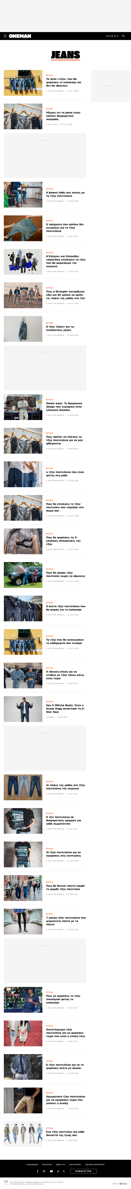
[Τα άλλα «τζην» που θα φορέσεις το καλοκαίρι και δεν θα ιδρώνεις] (23, 83)
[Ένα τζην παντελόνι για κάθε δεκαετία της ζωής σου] (23, 1134)
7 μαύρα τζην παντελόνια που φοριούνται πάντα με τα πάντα (66, 921)
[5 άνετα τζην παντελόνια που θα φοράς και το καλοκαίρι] (23, 608)
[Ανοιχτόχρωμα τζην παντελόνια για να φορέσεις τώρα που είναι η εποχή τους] (23, 1033)
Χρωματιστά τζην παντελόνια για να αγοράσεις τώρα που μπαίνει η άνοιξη (65, 1100)
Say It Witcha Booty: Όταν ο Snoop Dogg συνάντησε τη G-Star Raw (65, 708)
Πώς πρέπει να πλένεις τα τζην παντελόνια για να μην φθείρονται (64, 440)
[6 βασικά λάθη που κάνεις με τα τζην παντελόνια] (23, 195)
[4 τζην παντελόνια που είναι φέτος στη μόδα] (23, 474)
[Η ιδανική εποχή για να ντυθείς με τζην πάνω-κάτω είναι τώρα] (23, 675)
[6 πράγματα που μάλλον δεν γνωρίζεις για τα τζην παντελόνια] (23, 228)
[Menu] (5, 36)
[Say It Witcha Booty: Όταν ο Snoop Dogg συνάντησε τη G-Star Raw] (23, 709)
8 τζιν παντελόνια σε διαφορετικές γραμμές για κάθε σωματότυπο (63, 820)
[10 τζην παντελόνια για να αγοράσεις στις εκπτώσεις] (23, 854)
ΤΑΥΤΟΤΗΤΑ (47, 1165)
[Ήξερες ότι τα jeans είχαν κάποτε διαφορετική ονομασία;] (23, 116)
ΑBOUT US (60, 1165)
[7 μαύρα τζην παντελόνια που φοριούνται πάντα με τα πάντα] (23, 922)
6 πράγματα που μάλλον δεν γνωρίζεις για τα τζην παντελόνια (65, 227)
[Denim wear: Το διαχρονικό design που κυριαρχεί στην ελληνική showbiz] (23, 407)
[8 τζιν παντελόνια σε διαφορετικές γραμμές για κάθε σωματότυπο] (23, 821)
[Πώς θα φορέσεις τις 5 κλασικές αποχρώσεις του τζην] (23, 541)
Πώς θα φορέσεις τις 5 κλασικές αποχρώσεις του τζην (63, 541)
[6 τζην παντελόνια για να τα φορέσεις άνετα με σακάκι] (23, 1067)
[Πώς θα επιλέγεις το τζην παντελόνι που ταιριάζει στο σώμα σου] (23, 508)
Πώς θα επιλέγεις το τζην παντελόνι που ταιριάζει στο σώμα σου (65, 507)
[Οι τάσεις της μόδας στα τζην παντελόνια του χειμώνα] (23, 787)
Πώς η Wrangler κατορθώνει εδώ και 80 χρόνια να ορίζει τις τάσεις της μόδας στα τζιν (65, 295)
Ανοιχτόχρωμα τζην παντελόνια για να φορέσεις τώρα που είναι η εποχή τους (65, 1033)
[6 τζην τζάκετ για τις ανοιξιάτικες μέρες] (23, 329)
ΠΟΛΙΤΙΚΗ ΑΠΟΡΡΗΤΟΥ (95, 1165)
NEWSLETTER (83, 1171)
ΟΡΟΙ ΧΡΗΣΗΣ (75, 1165)
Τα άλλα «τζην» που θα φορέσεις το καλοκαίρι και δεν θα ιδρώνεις (63, 82)
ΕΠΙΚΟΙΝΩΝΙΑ (32, 1165)
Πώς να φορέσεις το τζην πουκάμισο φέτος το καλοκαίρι (63, 999)
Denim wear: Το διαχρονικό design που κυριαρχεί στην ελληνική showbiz (64, 406)
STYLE (49, 75)
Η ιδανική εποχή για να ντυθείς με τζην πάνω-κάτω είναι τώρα (65, 675)
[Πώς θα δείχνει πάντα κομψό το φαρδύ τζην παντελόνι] (23, 888)
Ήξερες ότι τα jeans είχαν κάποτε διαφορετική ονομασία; (63, 116)
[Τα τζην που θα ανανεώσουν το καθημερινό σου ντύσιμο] (23, 642)
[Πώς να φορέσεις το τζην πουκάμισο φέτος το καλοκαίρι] (23, 1000)
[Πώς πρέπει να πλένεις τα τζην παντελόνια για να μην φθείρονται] (23, 441)
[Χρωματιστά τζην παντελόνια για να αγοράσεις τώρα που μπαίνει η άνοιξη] (23, 1100)
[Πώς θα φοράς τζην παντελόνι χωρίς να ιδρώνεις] (23, 575)
